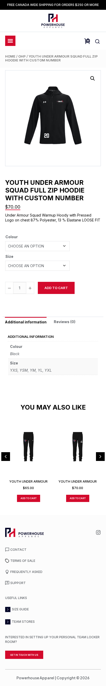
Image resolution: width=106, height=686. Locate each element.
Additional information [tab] (26, 322)
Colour (11, 237)
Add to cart (56, 288)
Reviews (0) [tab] (64, 322)
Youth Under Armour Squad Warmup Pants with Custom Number (77, 481)
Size (9, 256)
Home (10, 56)
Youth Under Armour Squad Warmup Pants (28, 481)
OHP (22, 56)
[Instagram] (98, 532)
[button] (92, 78)
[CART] (87, 41)
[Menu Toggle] (10, 41)
